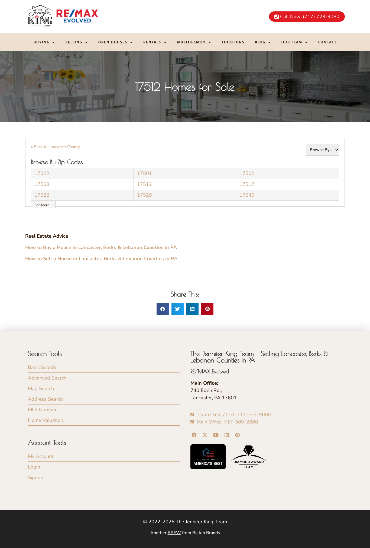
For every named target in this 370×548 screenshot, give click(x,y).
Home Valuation (45, 420)
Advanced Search (47, 378)
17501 (144, 173)
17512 (144, 184)
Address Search (45, 399)
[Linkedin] (227, 435)
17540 (246, 195)
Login (34, 467)
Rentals (152, 42)
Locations (233, 42)
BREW (174, 533)
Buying (42, 42)
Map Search (41, 388)
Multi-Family (191, 42)
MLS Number (42, 409)
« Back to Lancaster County (55, 146)
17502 (246, 173)
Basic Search (42, 367)
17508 (41, 184)
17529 (144, 195)
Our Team (291, 42)
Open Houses (112, 42)
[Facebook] (194, 435)
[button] (163, 309)
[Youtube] (216, 435)
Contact (327, 42)
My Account (40, 456)
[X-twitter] (205, 435)
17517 (246, 184)
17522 (41, 195)
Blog (260, 42)
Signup (35, 477)
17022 (41, 173)
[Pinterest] (237, 435)
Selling (74, 42)
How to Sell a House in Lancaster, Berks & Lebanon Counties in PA (101, 258)
